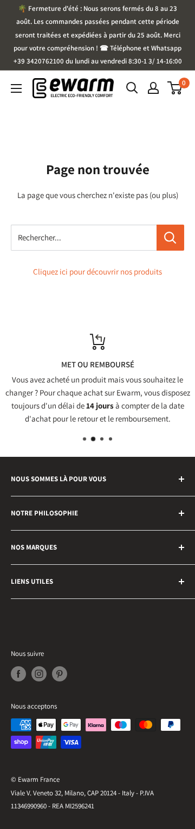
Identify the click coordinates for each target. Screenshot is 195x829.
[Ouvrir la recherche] (132, 88)
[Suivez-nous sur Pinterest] (59, 673)
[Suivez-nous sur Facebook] (18, 673)
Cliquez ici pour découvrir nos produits (97, 271)
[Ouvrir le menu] (16, 88)
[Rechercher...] (170, 238)
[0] (175, 87)
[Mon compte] (153, 88)
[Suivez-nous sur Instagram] (39, 673)
